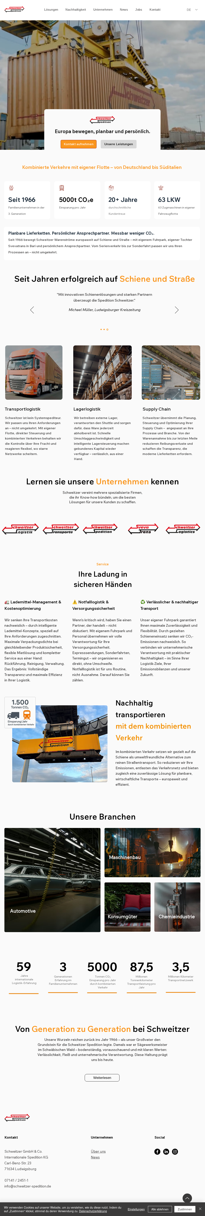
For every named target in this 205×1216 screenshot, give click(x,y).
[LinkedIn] (166, 1152)
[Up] (187, 1198)
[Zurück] (32, 310)
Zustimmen (185, 1209)
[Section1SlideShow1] (101, 329)
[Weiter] (177, 310)
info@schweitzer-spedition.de (27, 1186)
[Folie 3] (107, 329)
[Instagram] (175, 1152)
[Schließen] (200, 1209)
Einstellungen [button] (136, 1209)
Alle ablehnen (160, 1209)
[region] (60, 743)
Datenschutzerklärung (93, 1211)
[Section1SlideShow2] (104, 329)
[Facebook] (157, 1152)
